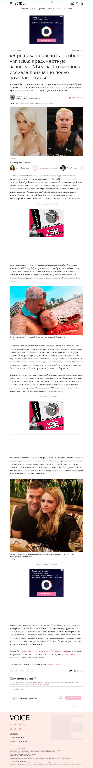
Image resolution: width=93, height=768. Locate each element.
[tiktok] (15, 729)
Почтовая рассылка (72, 3)
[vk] (15, 724)
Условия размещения (17, 737)
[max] (20, 729)
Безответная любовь (45, 103)
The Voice (20, 3)
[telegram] (20, 724)
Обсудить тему (77, 98)
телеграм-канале (54, 664)
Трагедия (32, 103)
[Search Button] (77, 3)
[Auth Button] (82, 3)
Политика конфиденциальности (20, 741)
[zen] (24, 724)
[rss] (11, 724)
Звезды (12, 50)
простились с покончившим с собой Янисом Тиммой (44, 651)
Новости (20, 50)
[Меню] (11, 3)
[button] (81, 168)
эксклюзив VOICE (21, 103)
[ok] (11, 729)
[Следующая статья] (46, 707)
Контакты (14, 734)
